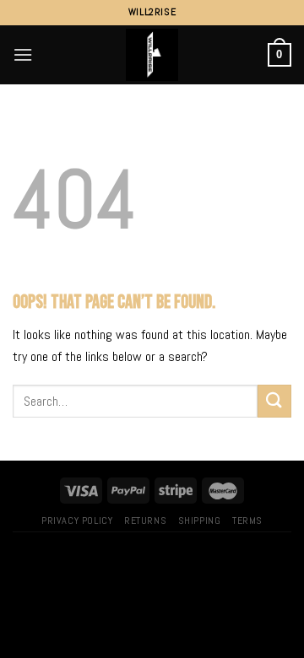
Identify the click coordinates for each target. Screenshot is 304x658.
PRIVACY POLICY (77, 520)
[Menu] (23, 54)
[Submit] (274, 401)
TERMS (247, 520)
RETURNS (145, 520)
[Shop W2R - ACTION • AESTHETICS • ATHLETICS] (152, 54)
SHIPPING (199, 520)
